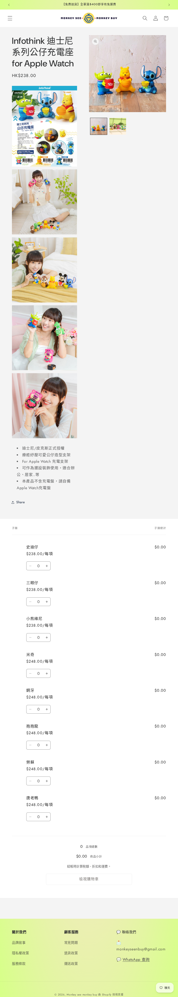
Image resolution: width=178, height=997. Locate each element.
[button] (10, 18)
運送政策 (71, 963)
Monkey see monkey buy (82, 995)
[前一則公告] (9, 5)
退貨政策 (71, 953)
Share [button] (20, 502)
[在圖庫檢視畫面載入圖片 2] (117, 126)
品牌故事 (19, 942)
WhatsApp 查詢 (136, 959)
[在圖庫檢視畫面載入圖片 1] (98, 126)
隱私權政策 (20, 953)
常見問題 (71, 942)
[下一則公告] (169, 5)
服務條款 (19, 963)
